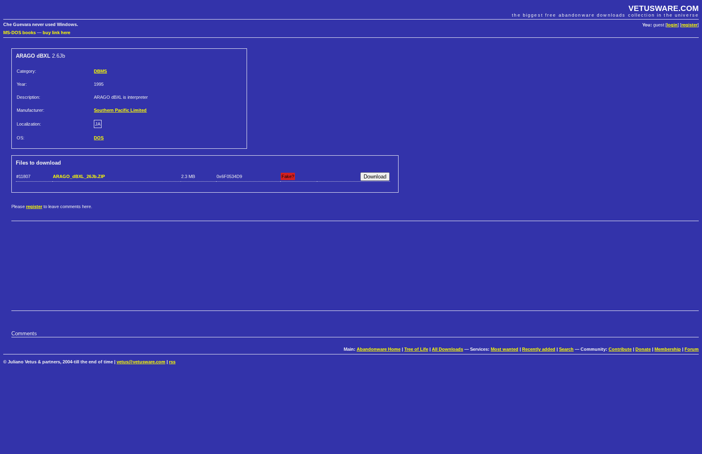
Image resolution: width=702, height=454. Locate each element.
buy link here (56, 32)
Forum (692, 349)
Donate (643, 349)
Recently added (538, 349)
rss (172, 361)
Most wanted (504, 349)
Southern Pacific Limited (120, 110)
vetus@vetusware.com (141, 361)
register (689, 24)
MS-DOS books (19, 32)
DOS (99, 137)
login (672, 24)
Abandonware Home (379, 349)
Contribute (620, 349)
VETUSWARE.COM (663, 8)
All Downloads (447, 349)
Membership (667, 349)
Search (566, 349)
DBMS (100, 71)
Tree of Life (416, 349)
